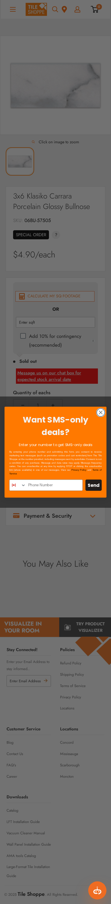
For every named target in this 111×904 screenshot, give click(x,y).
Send (93, 485)
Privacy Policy (78, 470)
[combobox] (17, 485)
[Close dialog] (101, 412)
